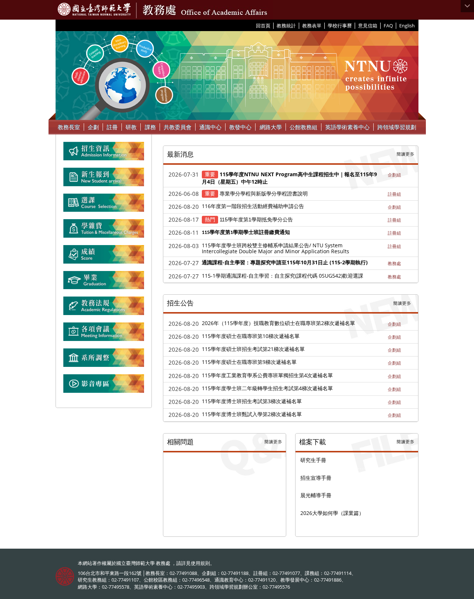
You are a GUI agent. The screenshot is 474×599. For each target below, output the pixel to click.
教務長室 (69, 127)
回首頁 (263, 25)
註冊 (112, 127)
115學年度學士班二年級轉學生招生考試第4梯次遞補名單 (267, 388)
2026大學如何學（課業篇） (332, 512)
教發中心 (240, 127)
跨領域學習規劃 (396, 127)
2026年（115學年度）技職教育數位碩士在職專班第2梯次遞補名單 (278, 323)
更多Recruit (402, 303)
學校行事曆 (340, 25)
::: (253, 25)
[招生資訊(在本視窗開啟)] (103, 154)
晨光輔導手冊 (315, 495)
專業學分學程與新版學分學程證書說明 (264, 193)
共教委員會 (177, 127)
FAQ (388, 25)
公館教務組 (303, 127)
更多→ (405, 154)
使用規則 (200, 563)
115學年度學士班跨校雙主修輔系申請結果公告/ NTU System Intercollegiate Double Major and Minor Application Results (275, 248)
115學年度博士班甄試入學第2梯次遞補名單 (252, 414)
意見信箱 (367, 25)
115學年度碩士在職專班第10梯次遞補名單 (251, 335)
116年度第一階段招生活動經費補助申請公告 (253, 206)
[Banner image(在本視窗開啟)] (103, 180)
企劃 (93, 127)
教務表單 (311, 25)
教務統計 (286, 25)
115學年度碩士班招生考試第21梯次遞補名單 (253, 348)
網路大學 (271, 127)
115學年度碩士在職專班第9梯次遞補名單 (249, 361)
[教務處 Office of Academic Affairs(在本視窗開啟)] (94, 9)
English (407, 25)
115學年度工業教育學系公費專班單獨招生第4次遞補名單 (267, 375)
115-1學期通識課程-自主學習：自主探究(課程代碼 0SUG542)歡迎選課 (282, 275)
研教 (131, 127)
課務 (150, 127)
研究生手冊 (313, 460)
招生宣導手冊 (315, 477)
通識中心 (210, 127)
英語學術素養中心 (347, 127)
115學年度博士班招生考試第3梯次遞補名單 (252, 401)
